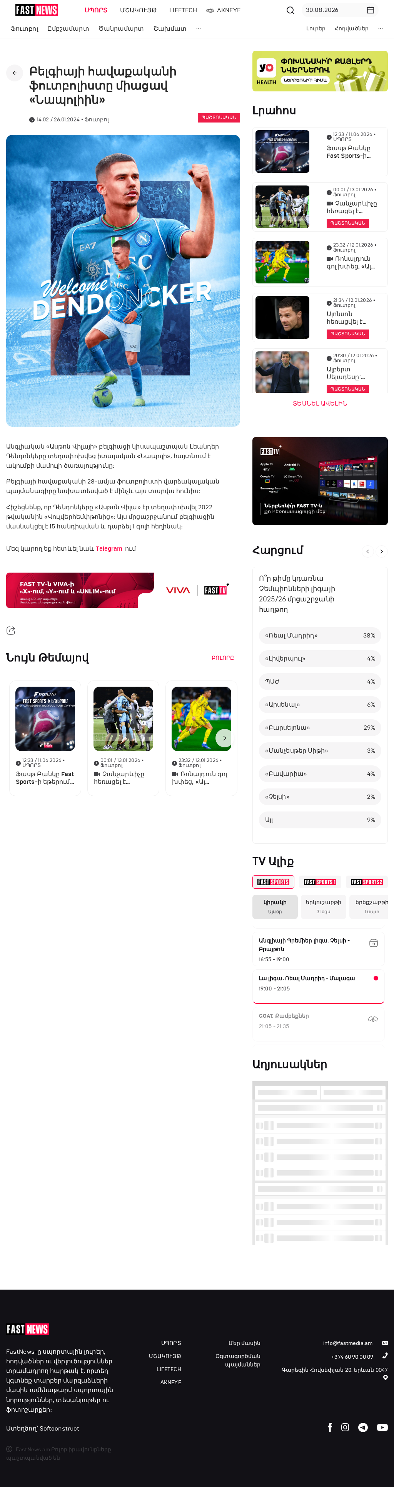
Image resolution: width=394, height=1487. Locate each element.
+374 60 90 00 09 (352, 1357)
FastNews (20, 1351)
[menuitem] (94, 10)
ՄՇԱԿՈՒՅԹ (165, 1356)
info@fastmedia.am (347, 1343)
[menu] (181, 10)
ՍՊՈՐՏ (171, 1343)
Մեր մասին (244, 1343)
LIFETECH (169, 1369)
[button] (370, 10)
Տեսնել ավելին (320, 403)
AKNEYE (170, 1382)
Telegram (109, 549)
